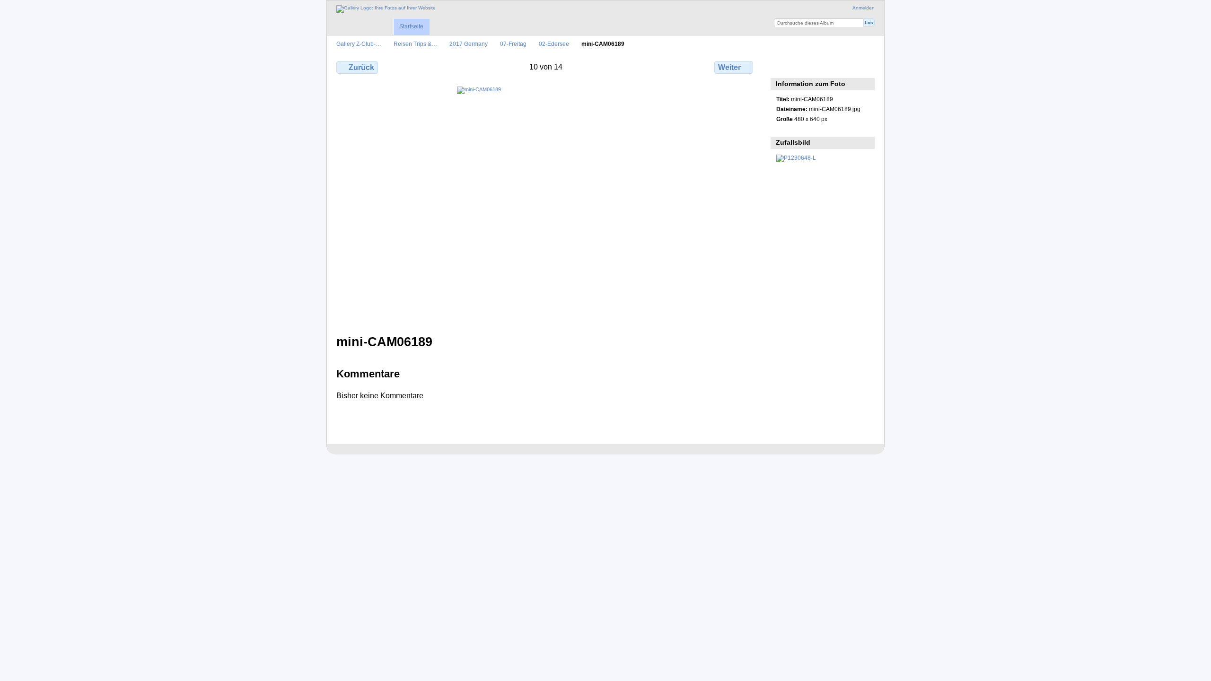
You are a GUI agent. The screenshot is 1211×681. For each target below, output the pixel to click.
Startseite (411, 26)
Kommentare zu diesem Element (801, 66)
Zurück (361, 67)
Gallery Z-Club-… (358, 44)
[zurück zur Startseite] (386, 9)
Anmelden (863, 7)
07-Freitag (513, 44)
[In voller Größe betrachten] (545, 205)
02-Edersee (554, 44)
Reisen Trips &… (415, 44)
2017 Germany (468, 44)
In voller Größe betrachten (781, 66)
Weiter (729, 67)
